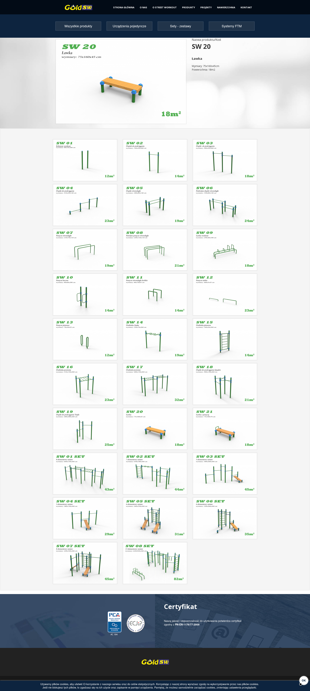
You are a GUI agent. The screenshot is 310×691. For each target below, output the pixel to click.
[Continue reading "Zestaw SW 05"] (155, 519)
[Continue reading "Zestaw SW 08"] (155, 564)
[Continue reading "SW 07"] (85, 251)
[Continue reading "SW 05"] (155, 206)
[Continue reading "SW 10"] (85, 295)
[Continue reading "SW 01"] (85, 161)
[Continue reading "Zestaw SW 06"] (225, 519)
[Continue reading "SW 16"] (85, 385)
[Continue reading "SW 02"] (155, 161)
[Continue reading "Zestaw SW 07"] (85, 564)
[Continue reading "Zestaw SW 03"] (225, 475)
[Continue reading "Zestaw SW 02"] (155, 475)
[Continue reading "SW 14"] (155, 340)
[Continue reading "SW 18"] (225, 385)
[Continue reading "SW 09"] (225, 251)
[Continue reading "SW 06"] (225, 206)
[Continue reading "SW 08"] (155, 251)
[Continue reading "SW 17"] (155, 385)
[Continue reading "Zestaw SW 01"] (85, 475)
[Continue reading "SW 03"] (225, 161)
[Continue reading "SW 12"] (225, 295)
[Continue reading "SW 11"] (155, 295)
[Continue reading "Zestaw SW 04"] (85, 519)
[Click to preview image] (120, 81)
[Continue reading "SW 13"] (85, 340)
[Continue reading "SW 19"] (85, 430)
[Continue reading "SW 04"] (85, 206)
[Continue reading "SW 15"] (225, 340)
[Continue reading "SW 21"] (225, 430)
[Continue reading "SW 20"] (155, 430)
